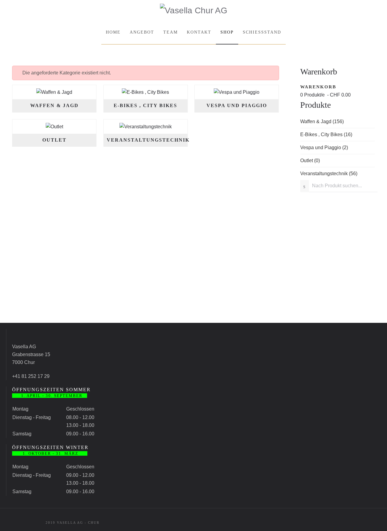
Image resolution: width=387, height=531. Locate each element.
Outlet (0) (310, 160)
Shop (227, 32)
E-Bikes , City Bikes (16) (326, 134)
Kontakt (199, 32)
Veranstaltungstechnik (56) (328, 173)
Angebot (142, 32)
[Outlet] (54, 126)
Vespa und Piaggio (237, 105)
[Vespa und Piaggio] (236, 91)
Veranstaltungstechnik (148, 140)
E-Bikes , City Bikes (145, 105)
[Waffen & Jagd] (54, 91)
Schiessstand (262, 32)
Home (113, 32)
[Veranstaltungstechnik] (145, 126)
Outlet (54, 140)
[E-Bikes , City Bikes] (145, 91)
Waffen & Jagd (54, 105)
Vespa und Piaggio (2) (324, 147)
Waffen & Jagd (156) (322, 121)
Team (170, 32)
